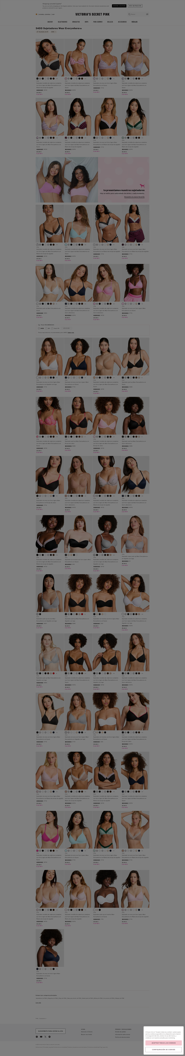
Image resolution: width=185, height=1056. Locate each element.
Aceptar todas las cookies (164, 1043)
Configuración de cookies (163, 1049)
